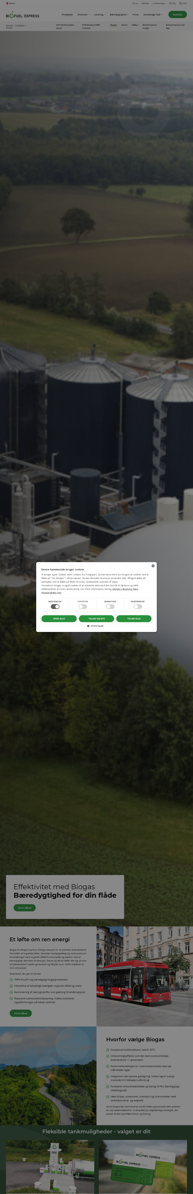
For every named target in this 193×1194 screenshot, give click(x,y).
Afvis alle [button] (59, 618)
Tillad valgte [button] (96, 618)
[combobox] (153, 565)
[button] (96, 627)
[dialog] (96, 597)
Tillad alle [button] (134, 618)
